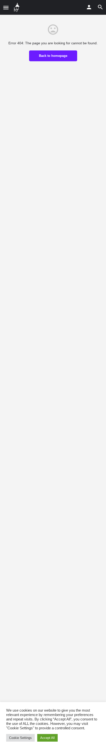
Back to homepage (53, 56)
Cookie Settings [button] (20, 738)
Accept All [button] (47, 738)
